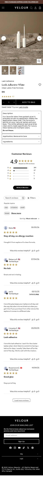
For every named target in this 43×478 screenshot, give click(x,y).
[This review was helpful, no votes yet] (32, 251)
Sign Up (21, 441)
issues (7, 213)
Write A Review (22, 187)
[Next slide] (39, 38)
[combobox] (29, 219)
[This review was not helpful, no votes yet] (36, 251)
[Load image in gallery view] (5, 70)
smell (22, 207)
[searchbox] (12, 198)
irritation (14, 207)
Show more (16, 213)
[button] (7, 7)
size (6, 207)
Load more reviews (21, 400)
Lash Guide (23, 107)
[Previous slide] (3, 38)
